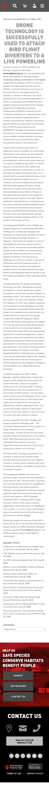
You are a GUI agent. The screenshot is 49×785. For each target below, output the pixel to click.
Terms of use (13, 773)
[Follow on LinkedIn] (40, 756)
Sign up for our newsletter (25, 741)
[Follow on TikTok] (28, 756)
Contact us (18, 696)
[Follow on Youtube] (34, 756)
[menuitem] (5, 5)
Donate (18, 675)
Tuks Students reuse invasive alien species (21, 553)
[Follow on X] (23, 756)
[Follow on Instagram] (17, 756)
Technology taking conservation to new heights (24, 79)
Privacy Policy (35, 773)
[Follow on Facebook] (11, 756)
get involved (18, 686)
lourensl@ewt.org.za (13, 73)
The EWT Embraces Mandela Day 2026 (20, 560)
